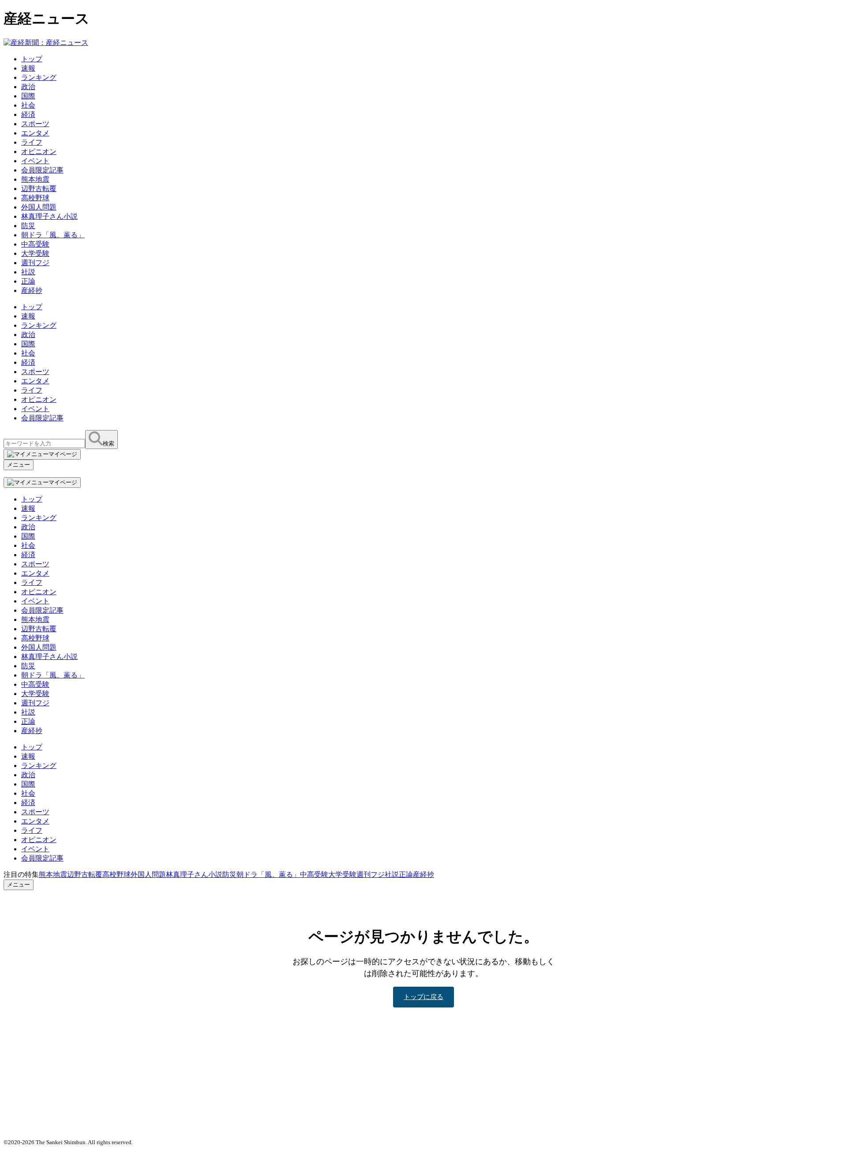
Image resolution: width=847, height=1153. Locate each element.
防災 (28, 225)
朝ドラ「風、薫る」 (53, 235)
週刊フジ (35, 262)
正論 (28, 281)
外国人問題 (38, 207)
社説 (28, 272)
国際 (28, 96)
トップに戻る (423, 996)
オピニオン (38, 151)
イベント (35, 161)
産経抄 (31, 290)
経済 (28, 114)
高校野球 (35, 198)
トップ (31, 59)
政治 (28, 86)
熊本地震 (35, 179)
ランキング (38, 77)
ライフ (31, 142)
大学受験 (35, 253)
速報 (28, 68)
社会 (28, 105)
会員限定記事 (42, 170)
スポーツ (35, 123)
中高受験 (35, 244)
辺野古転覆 (38, 188)
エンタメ (35, 133)
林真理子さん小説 (49, 216)
